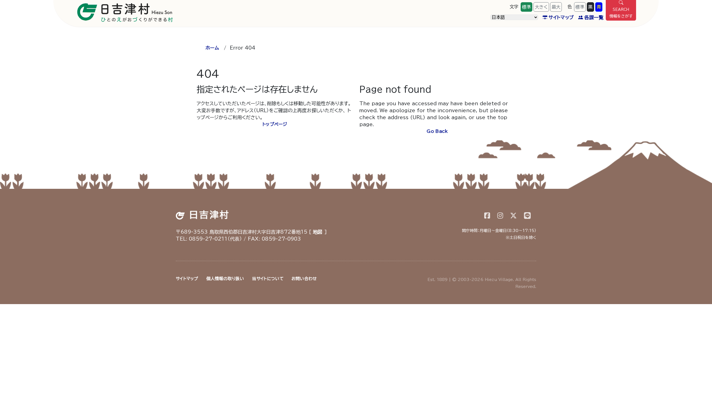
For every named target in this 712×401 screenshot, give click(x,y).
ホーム (212, 47)
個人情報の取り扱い (225, 279)
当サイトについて (267, 279)
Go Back (437, 131)
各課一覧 (594, 17)
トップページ (274, 124)
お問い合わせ (304, 279)
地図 (318, 231)
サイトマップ (561, 17)
